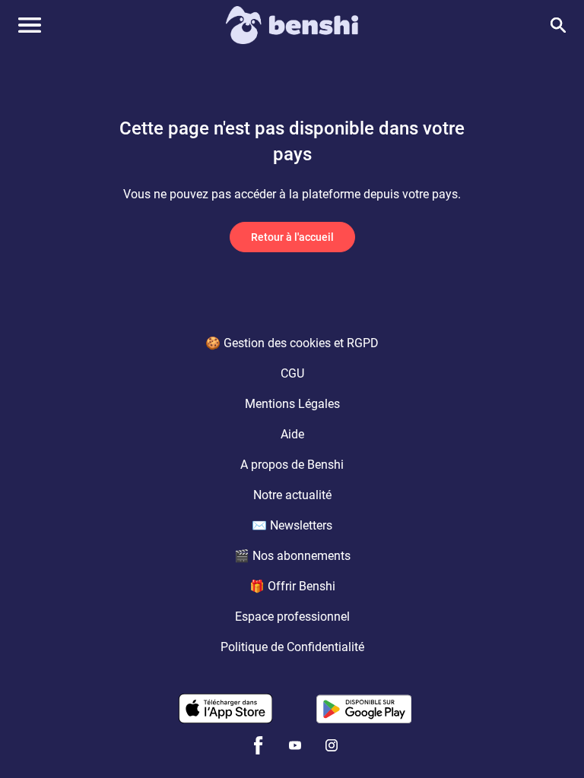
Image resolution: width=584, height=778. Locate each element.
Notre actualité (292, 495)
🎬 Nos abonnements (292, 556)
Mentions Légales (292, 404)
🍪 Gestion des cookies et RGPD (292, 343)
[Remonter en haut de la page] (550, 738)
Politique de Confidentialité (292, 647)
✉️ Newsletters (292, 525)
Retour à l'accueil (292, 237)
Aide (292, 434)
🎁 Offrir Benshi (292, 586)
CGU (292, 373)
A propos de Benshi (292, 464)
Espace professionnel (292, 616)
